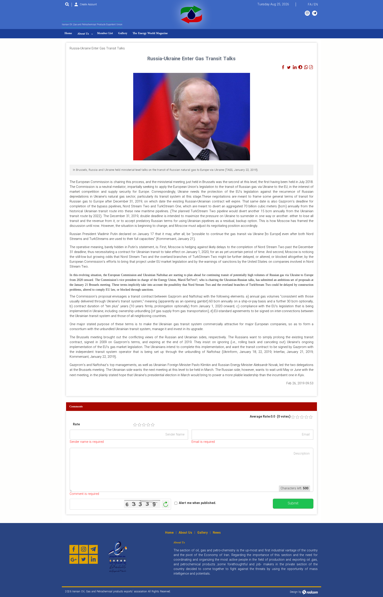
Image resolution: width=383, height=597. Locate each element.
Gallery (202, 532)
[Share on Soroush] (300, 67)
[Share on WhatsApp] (306, 67)
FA (310, 4)
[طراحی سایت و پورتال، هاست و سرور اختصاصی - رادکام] (310, 592)
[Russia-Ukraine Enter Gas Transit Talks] (191, 116)
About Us (185, 532)
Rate (76, 424)
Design (294, 592)
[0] (293, 417)
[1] (135, 425)
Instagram (307, 13)
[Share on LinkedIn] (295, 67)
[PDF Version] (311, 67)
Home (169, 532)
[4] (148, 425)
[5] (153, 425)
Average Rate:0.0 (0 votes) (270, 416)
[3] (144, 425)
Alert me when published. (197, 503)
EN (316, 4)
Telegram (314, 13)
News (217, 532)
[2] (139, 425)
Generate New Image (166, 504)
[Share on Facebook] (283, 67)
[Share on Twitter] (289, 67)
